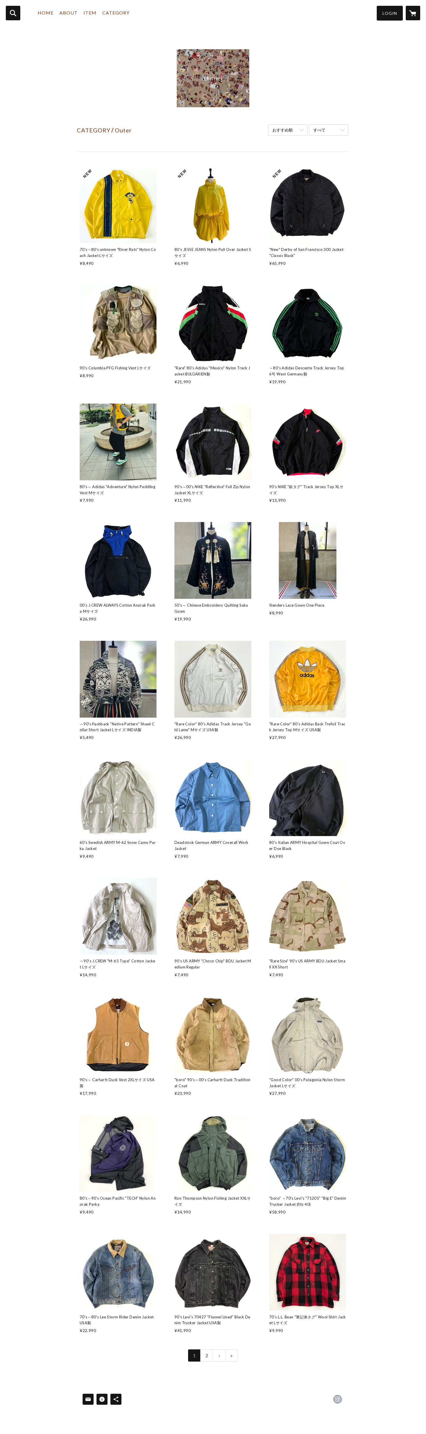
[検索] (13, 13)
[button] (390, 13)
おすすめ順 (282, 129)
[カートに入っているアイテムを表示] (413, 13)
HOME (46, 12)
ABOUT (68, 12)
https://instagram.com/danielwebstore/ (337, 1399)
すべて (319, 129)
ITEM (90, 12)
